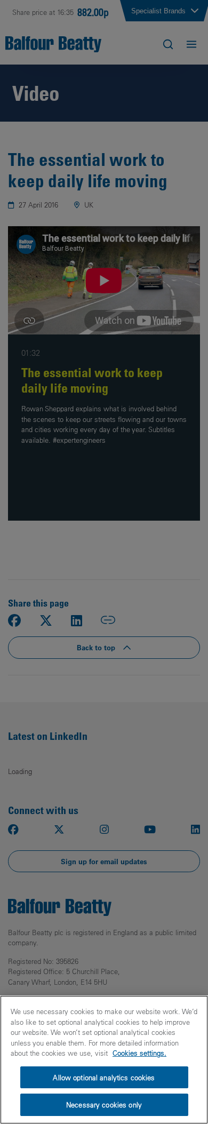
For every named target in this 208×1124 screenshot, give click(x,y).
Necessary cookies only (104, 1104)
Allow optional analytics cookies (104, 1077)
